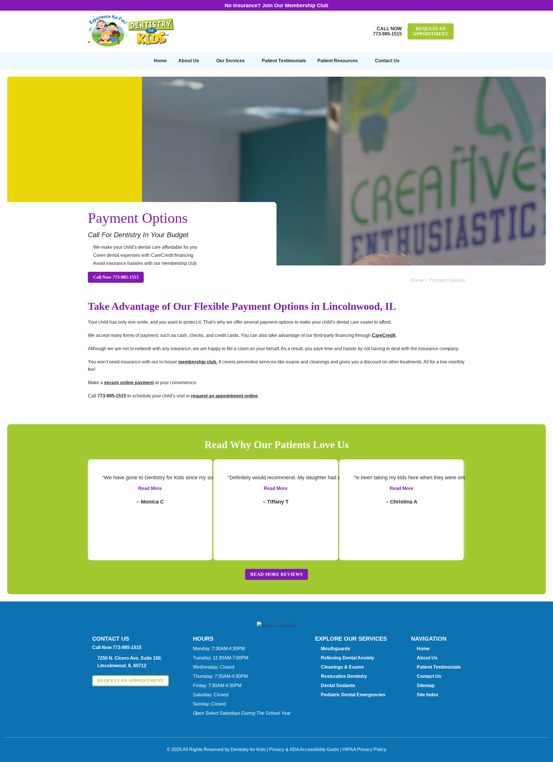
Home (160, 60)
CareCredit (383, 335)
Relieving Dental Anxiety (347, 657)
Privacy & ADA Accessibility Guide (304, 749)
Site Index (427, 694)
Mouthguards (335, 648)
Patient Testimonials (284, 60)
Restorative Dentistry (344, 676)
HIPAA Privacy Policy (364, 749)
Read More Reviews (276, 574)
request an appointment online (224, 395)
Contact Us (387, 60)
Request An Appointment (430, 31)
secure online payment (129, 382)
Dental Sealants (338, 685)
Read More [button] (150, 488)
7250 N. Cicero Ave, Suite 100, (129, 662)
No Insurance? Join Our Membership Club (276, 5)
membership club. (197, 361)
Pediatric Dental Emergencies (353, 694)
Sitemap (426, 685)
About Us (188, 60)
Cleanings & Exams (342, 667)
